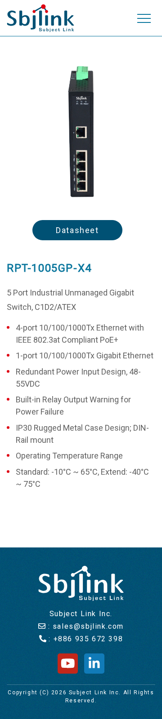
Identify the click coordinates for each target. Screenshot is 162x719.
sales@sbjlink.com (88, 626)
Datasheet (77, 230)
